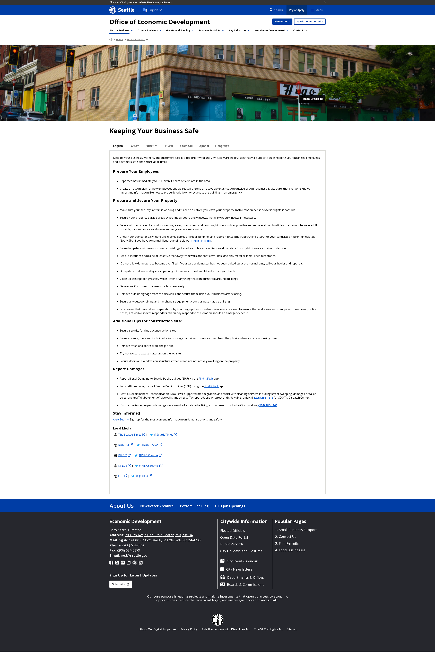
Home (119, 39)
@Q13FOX (141, 476)
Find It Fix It (206, 378)
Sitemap (292, 629)
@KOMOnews (149, 445)
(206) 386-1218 (263, 397)
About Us (122, 505)
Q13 (120, 476)
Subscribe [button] (119, 584)
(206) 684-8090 (133, 545)
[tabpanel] (217, 322)
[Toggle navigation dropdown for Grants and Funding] (192, 30)
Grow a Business (148, 30)
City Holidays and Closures (241, 551)
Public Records (231, 544)
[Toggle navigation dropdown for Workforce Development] (287, 30)
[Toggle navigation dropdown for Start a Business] (132, 30)
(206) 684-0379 (128, 550)
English (153, 10)
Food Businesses (292, 550)
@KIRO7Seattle (148, 455)
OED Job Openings (230, 506)
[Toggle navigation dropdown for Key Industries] (248, 30)
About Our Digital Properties (158, 629)
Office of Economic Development (159, 22)
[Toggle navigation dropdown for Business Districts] (223, 30)
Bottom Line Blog (194, 506)
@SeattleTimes (163, 434)
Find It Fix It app (201, 240)
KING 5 (122, 466)
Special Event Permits (310, 21)
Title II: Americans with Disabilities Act (226, 629)
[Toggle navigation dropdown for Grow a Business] (160, 30)
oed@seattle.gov (134, 555)
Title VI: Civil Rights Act (268, 629)
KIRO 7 (122, 455)
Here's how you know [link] (158, 2)
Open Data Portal (234, 537)
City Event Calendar (242, 561)
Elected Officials (232, 530)
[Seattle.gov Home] (110, 39)
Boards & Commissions (245, 584)
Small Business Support (298, 529)
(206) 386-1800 (267, 405)
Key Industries (237, 30)
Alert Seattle (121, 419)
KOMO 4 (123, 445)
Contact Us (300, 30)
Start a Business (119, 30)
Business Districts (209, 30)
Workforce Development (270, 30)
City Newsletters (239, 569)
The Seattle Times (129, 434)
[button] (325, 3)
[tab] (117, 145)
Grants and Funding (178, 30)
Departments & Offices (245, 577)
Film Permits (282, 21)
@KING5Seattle (149, 466)
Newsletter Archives (156, 506)
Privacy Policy (188, 629)
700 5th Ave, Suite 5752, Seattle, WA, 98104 (159, 535)
